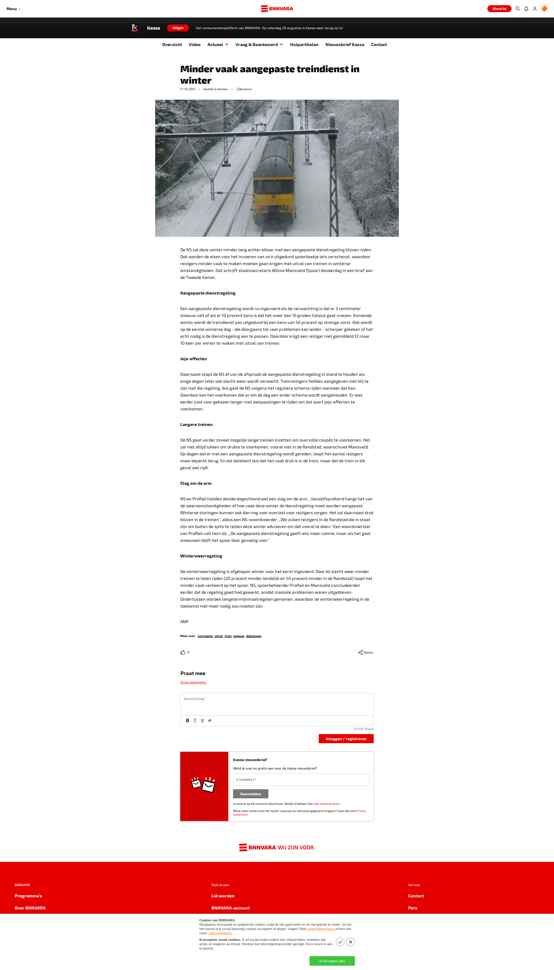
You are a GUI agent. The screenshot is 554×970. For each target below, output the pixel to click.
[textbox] (277, 704)
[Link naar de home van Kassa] (135, 28)
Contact (379, 44)
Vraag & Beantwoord (256, 44)
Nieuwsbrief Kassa (344, 44)
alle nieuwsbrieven (327, 803)
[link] (205, 636)
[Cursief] (195, 720)
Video (195, 44)
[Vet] (187, 720)
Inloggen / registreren (346, 738)
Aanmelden (250, 793)
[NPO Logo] (544, 8)
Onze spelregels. (193, 682)
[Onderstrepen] (202, 720)
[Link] (209, 720)
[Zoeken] (517, 8)
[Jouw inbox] (526, 8)
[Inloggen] (535, 8)
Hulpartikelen (304, 44)
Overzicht (172, 44)
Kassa (153, 27)
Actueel (215, 44)
